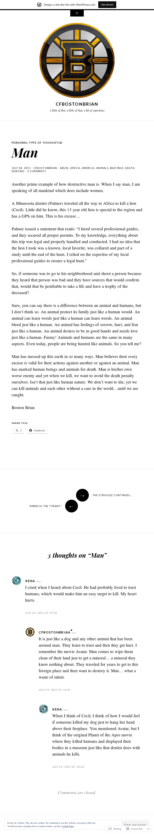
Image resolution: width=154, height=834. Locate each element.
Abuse (64, 168)
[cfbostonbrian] (77, 61)
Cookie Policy (68, 826)
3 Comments (36, 171)
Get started (107, 4)
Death (130, 168)
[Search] (77, 13)
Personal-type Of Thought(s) (37, 142)
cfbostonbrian (77, 104)
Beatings (117, 168)
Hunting (18, 171)
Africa (75, 168)
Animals (102, 168)
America (88, 168)
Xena (30, 581)
